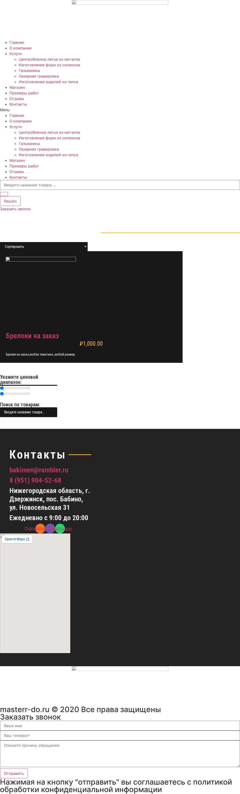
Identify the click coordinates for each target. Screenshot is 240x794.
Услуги (15, 53)
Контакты (18, 104)
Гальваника (29, 70)
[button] (120, 110)
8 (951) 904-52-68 (35, 480)
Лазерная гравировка (39, 76)
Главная (16, 42)
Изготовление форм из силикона (49, 64)
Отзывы (16, 98)
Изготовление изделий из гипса (48, 81)
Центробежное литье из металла (49, 59)
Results (10, 201)
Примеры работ (24, 93)
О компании (20, 48)
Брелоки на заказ (32, 335)
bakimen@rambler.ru (38, 470)
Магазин (17, 87)
